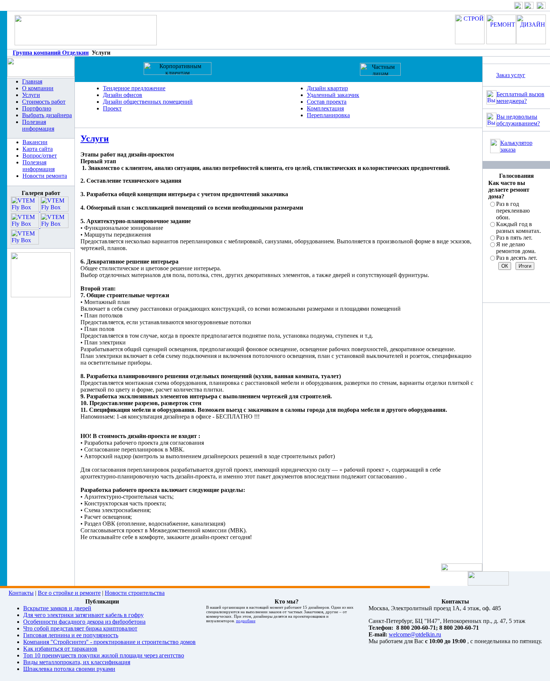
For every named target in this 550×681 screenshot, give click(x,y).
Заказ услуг (510, 75)
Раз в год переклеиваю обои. (513, 211)
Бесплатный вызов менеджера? (520, 97)
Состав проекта (326, 101)
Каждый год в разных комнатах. (518, 227)
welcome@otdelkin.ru (415, 634)
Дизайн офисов (122, 95)
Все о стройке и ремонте (69, 593)
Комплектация (325, 108)
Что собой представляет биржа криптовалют (80, 628)
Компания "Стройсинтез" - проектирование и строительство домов (109, 642)
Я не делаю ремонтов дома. (516, 247)
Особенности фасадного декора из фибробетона (84, 621)
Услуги (94, 138)
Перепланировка (328, 115)
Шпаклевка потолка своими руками (69, 669)
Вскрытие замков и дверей (57, 608)
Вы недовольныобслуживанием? (518, 120)
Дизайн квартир (327, 88)
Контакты (21, 593)
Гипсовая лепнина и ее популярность (70, 635)
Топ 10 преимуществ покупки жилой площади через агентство (103, 655)
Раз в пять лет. (514, 237)
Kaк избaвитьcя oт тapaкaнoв (60, 648)
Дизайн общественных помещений (148, 101)
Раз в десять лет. (516, 258)
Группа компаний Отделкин (51, 52)
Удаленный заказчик (333, 95)
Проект (112, 108)
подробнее (246, 620)
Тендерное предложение (134, 88)
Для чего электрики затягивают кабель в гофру (83, 615)
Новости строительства (135, 593)
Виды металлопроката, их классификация (76, 662)
